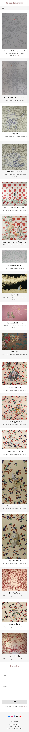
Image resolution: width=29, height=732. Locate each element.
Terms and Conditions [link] (14, 728)
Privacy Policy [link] (24, 706)
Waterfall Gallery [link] (14, 724)
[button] (3, 8)
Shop (19, 55)
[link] (14, 3)
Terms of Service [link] (14, 707)
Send (14, 702)
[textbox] (14, 675)
